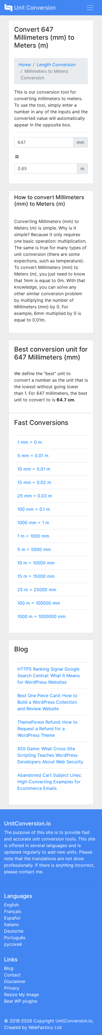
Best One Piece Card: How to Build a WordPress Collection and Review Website (47, 702)
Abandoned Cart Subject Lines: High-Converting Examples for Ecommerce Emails (49, 781)
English (11, 905)
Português (14, 937)
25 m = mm (36, 589)
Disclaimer (15, 981)
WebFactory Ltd (45, 1027)
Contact (12, 975)
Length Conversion (56, 64)
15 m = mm (36, 576)
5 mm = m (32, 455)
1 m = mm (33, 536)
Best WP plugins (20, 1001)
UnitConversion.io (73, 1021)
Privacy (11, 988)
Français (12, 911)
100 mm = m (33, 509)
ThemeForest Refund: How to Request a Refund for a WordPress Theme (47, 728)
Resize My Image (21, 994)
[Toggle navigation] (90, 7)
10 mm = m (33, 469)
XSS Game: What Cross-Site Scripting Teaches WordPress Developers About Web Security (50, 755)
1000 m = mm (41, 616)
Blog (8, 968)
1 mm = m (29, 442)
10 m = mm (36, 563)
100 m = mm (38, 603)
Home (24, 64)
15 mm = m (34, 482)
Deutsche (13, 931)
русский (13, 944)
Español (12, 918)
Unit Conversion (34, 7)
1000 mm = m (33, 522)
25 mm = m (34, 495)
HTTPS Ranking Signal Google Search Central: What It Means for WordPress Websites (48, 675)
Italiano (11, 924)
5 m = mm (34, 549)
